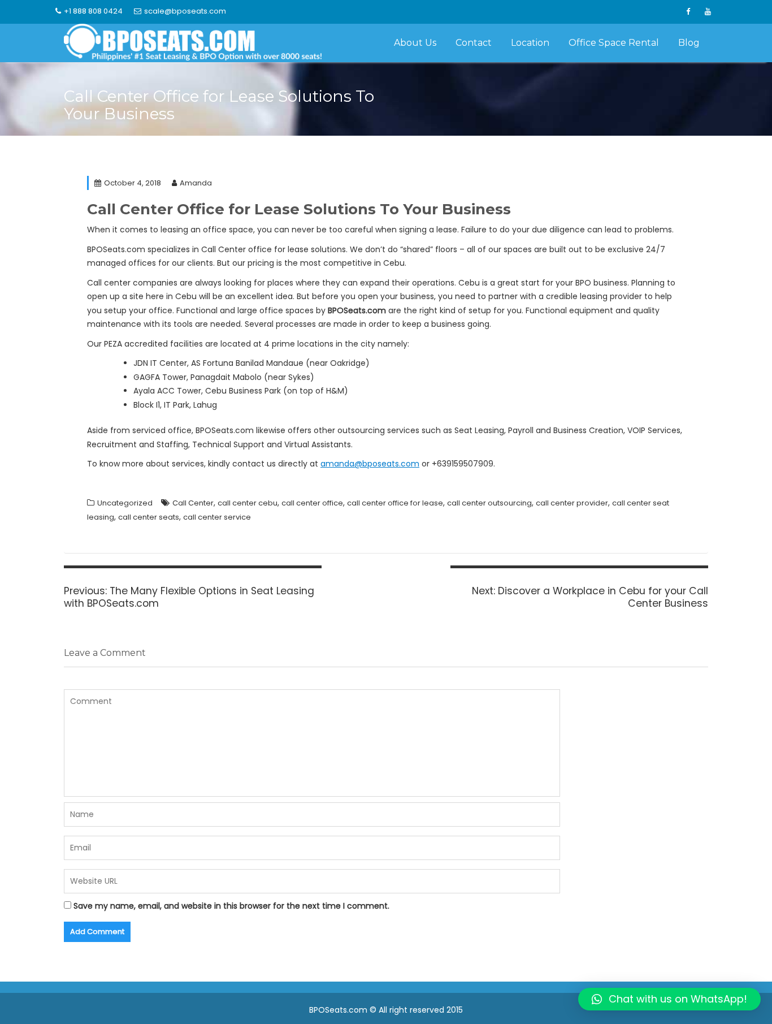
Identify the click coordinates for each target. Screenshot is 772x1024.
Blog (689, 42)
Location (530, 42)
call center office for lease (395, 503)
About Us (415, 42)
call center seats (148, 517)
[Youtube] (708, 12)
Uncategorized (125, 503)
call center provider (572, 503)
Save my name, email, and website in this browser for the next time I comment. (231, 905)
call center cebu (247, 503)
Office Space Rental (614, 42)
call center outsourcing (489, 503)
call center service (217, 517)
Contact (474, 42)
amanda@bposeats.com (369, 463)
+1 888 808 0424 (93, 11)
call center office (312, 503)
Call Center (193, 503)
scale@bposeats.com (185, 11)
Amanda (196, 183)
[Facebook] (688, 12)
